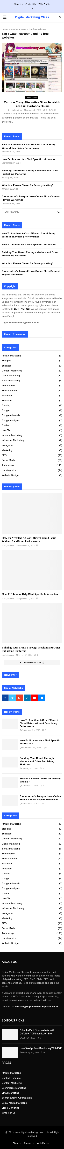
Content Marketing (12, 370)
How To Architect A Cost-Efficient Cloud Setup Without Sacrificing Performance (39, 723)
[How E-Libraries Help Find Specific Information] (32, 570)
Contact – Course (11, 1078)
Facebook (7, 395)
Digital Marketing (11, 375)
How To (6, 430)
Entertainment (9, 390)
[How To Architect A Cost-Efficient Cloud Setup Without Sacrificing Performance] (32, 513)
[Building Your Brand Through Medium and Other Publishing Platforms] (32, 623)
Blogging (6, 360)
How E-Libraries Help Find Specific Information (29, 159)
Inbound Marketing (12, 435)
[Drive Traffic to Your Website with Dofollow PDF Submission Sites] (10, 1034)
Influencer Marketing (13, 440)
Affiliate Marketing (11, 355)
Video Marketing (10, 1107)
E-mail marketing (11, 380)
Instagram (7, 445)
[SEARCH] (58, 211)
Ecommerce (8, 385)
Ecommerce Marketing (14, 1087)
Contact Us (30, 4)
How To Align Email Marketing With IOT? (41, 1048)
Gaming (6, 405)
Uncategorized (31, 98)
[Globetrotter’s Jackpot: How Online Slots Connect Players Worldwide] (10, 800)
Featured (7, 400)
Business (6, 365)
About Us (18, 4)
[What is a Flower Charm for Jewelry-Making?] (10, 782)
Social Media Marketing (14, 1102)
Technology (8, 465)
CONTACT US (22, 309)
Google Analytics (11, 420)
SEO (4, 455)
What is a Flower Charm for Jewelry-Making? (28, 185)
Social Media (9, 460)
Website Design (10, 475)
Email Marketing (10, 1092)
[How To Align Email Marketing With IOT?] (10, 1052)
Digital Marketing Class (32, 17)
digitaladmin (16, 110)
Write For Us (44, 4)
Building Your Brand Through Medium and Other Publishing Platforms (37, 761)
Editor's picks (13, 1020)
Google (6, 410)
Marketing (7, 450)
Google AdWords (11, 415)
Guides (5, 425)
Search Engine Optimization (17, 1097)
